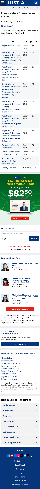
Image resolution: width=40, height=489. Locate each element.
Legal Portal (20, 465)
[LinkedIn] (8, 455)
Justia (3, 8)
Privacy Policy (20, 481)
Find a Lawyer (8, 228)
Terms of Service (20, 477)
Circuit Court (6, 26)
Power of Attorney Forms (11, 371)
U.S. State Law (9, 432)
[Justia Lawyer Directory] (31, 455)
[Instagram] (18, 455)
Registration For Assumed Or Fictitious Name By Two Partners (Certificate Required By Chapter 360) (11, 57)
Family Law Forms (8, 366)
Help (20, 473)
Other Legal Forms (9, 379)
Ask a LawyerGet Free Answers (9, 332)
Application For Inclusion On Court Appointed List (9, 161)
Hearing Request (9, 168)
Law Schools (8, 421)
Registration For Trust (11, 45)
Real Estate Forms (8, 374)
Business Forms (7, 360)
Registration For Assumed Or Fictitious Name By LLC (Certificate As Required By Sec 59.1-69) (11, 121)
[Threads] (21, 455)
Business (7, 416)
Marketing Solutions (12, 442)
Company (20, 469)
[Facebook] (15, 455)
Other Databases (11, 437)
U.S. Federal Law (10, 426)
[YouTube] (12, 455)
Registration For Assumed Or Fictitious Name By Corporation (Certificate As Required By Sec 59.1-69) (11, 135)
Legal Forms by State (10, 376)
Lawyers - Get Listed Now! (20, 246)
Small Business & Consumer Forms (18, 353)
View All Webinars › (20, 309)
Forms (9, 8)
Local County (24, 8)
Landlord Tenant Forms (11, 368)
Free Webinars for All (11, 258)
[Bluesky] (25, 455)
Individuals (8, 410)
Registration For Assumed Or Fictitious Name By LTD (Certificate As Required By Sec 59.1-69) (11, 106)
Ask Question (20, 344)
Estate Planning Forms (10, 363)
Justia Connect (20, 461)
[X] (28, 455)
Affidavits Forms (7, 358)
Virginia (15, 8)
